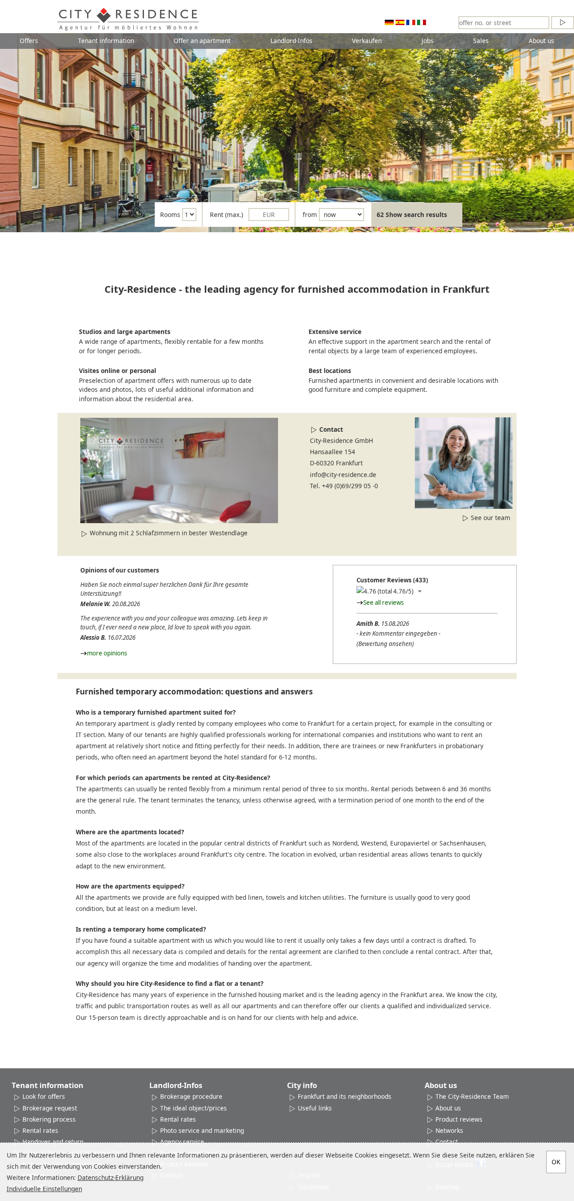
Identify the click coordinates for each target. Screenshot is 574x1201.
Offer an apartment (202, 40)
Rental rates (40, 1130)
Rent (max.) (226, 214)
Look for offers (43, 1096)
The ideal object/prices (193, 1108)
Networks (449, 1130)
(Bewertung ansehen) (385, 644)
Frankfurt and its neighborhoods (344, 1096)
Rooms (170, 214)
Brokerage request (49, 1108)
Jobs (428, 40)
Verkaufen (367, 40)
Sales (481, 40)
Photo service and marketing (202, 1130)
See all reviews (383, 602)
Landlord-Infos (291, 40)
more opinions (107, 653)
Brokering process (49, 1119)
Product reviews (459, 1119)
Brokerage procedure (191, 1096)
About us (541, 40)
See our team (490, 517)
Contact (331, 429)
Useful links (315, 1108)
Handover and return (52, 1141)
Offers (29, 40)
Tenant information (106, 40)
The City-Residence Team (472, 1096)
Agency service (182, 1141)
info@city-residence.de (343, 474)
